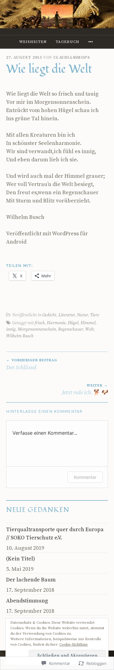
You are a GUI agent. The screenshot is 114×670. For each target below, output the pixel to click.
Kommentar (85, 477)
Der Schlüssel (31, 364)
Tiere (94, 315)
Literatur (66, 315)
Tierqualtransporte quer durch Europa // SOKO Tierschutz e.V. (55, 533)
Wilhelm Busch (19, 336)
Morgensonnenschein (37, 329)
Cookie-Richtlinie (73, 644)
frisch (40, 323)
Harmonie (56, 323)
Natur (82, 315)
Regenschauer (70, 329)
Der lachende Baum (31, 579)
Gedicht (49, 315)
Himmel (88, 323)
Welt (89, 329)
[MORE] (91, 41)
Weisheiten (33, 41)
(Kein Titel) (20, 558)
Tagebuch (67, 41)
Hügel (73, 323)
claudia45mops (71, 57)
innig (11, 329)
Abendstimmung (27, 600)
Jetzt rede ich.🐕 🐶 (85, 389)
